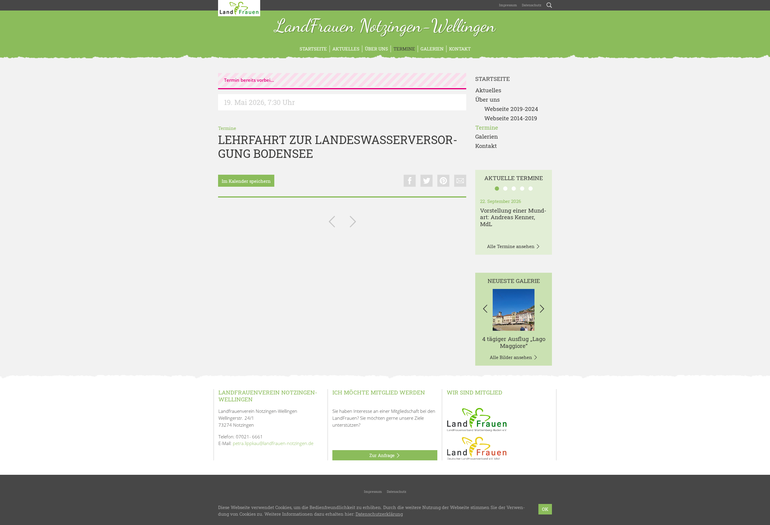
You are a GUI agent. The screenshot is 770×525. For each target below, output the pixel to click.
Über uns (376, 49)
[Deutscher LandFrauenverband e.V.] (477, 448)
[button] (485, 309)
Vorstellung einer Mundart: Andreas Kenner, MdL (513, 217)
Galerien (432, 49)
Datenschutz (531, 5)
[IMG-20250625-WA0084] (513, 310)
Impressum (508, 5)
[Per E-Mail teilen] (460, 181)
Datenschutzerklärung (379, 514)
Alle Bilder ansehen (511, 357)
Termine (404, 49)
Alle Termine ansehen (511, 246)
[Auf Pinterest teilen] (443, 181)
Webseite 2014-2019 (510, 118)
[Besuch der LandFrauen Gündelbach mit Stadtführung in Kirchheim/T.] (353, 223)
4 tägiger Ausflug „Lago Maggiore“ (513, 342)
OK (545, 509)
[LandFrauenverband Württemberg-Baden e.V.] (477, 419)
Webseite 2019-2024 (511, 109)
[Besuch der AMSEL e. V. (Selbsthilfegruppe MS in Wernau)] (331, 223)
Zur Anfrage (382, 455)
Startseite (313, 49)
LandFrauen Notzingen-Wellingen (385, 26)
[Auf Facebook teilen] (410, 181)
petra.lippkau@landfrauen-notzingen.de (273, 443)
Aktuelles (345, 49)
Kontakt (460, 49)
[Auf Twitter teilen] (426, 181)
